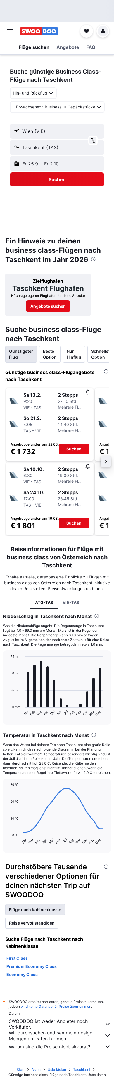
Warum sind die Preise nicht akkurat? (49, 1047)
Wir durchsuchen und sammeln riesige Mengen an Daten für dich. (50, 1035)
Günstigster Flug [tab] (21, 354)
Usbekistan (57, 1069)
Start (21, 1069)
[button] (10, 31)
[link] (48, 306)
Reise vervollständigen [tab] (32, 922)
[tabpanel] (57, 957)
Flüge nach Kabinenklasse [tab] (35, 909)
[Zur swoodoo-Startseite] (39, 31)
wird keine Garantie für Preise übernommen (56, 1006)
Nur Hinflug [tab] (74, 354)
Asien (36, 1069)
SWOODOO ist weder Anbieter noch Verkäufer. (48, 1024)
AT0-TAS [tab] (44, 602)
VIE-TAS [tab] (71, 602)
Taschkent (81, 1069)
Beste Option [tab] (50, 354)
